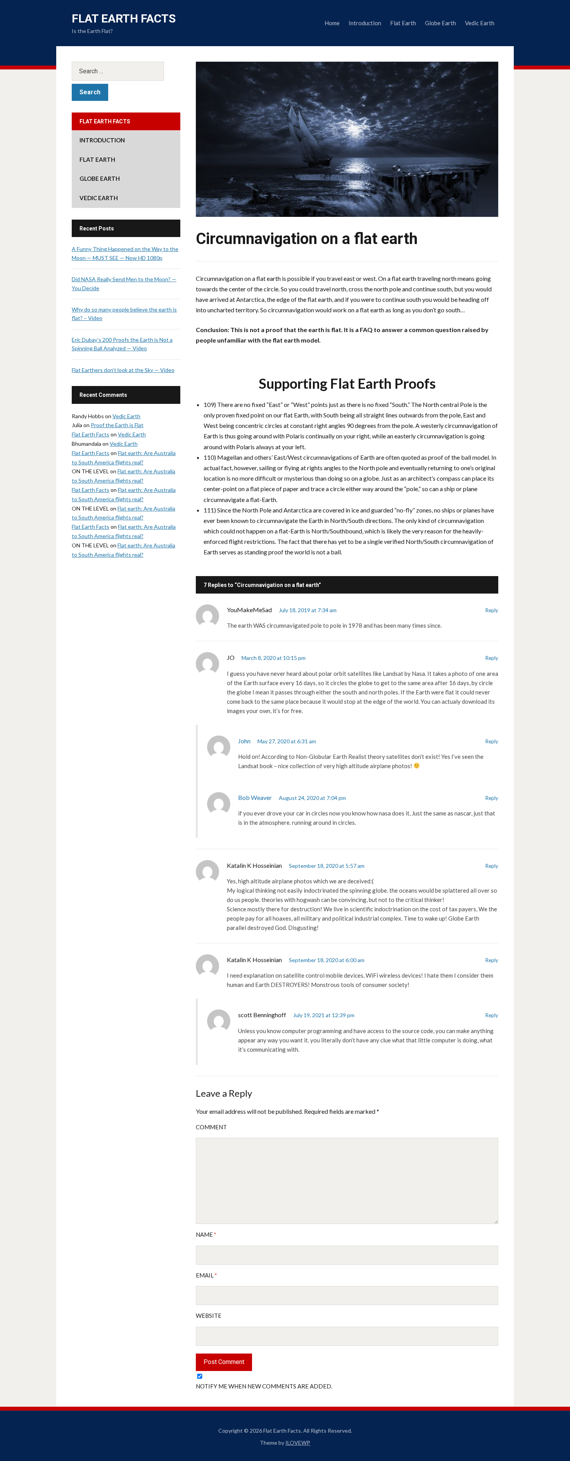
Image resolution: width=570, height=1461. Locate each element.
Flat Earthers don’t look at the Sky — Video (123, 370)
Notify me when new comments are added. (264, 1386)
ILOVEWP (297, 1442)
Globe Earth (440, 22)
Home (332, 22)
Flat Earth (403, 22)
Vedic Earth (479, 22)
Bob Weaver (255, 797)
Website (208, 1315)
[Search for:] (126, 71)
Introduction (365, 22)
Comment (211, 1126)
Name (206, 1234)
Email (206, 1275)
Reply (491, 610)
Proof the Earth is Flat (117, 425)
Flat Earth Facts (124, 18)
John (244, 740)
